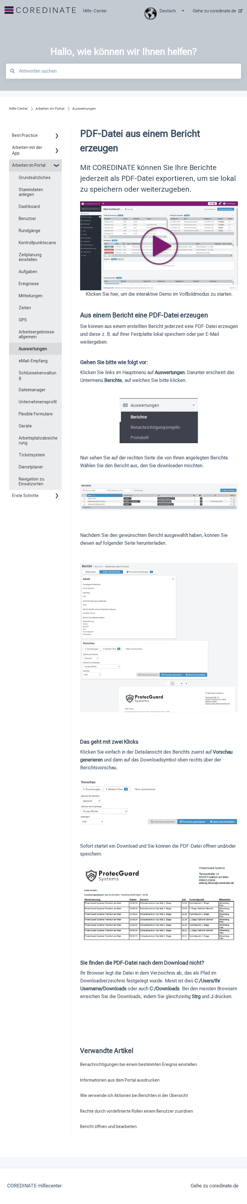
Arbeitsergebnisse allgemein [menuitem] (36, 334)
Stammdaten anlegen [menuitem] (31, 192)
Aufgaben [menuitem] (28, 271)
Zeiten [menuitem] (25, 307)
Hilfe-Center (95, 10)
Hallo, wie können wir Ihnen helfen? (123, 51)
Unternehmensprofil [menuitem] (38, 401)
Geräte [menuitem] (25, 426)
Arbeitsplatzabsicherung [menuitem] (38, 440)
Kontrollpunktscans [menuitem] (37, 242)
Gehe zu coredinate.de (214, 10)
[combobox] (123, 71)
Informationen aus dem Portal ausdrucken (120, 1080)
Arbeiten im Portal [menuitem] (28, 165)
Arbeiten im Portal (50, 108)
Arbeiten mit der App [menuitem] (27, 150)
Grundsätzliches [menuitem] (35, 177)
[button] (57, 136)
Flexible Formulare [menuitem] (36, 413)
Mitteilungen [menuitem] (30, 295)
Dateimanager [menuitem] (32, 389)
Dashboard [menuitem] (29, 206)
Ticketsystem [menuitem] (32, 454)
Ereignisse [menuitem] (29, 283)
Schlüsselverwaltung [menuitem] (37, 375)
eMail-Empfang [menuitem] (33, 360)
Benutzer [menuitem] (27, 218)
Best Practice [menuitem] (25, 135)
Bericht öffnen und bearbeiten (108, 1126)
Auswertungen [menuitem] (33, 348)
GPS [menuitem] (23, 319)
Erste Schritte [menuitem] (25, 495)
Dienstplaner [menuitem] (31, 467)
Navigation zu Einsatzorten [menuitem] (31, 481)
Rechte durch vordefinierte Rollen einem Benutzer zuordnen (136, 1111)
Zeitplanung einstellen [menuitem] (30, 257)
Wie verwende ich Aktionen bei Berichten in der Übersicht (134, 1095)
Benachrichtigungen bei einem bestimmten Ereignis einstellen (138, 1064)
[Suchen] (12, 71)
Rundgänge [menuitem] (29, 230)
